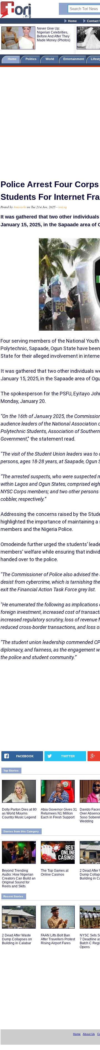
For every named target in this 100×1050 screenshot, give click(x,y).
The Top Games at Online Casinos (54, 872)
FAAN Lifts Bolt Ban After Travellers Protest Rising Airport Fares (58, 939)
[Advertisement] (50, 121)
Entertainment (74, 59)
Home (72, 21)
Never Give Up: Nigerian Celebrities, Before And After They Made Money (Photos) (53, 34)
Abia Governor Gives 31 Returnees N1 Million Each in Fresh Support (59, 813)
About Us (89, 1033)
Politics (31, 59)
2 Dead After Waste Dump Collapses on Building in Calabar (17, 939)
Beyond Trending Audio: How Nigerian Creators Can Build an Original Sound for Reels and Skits (19, 878)
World (50, 59)
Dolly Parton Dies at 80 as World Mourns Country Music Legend (19, 813)
